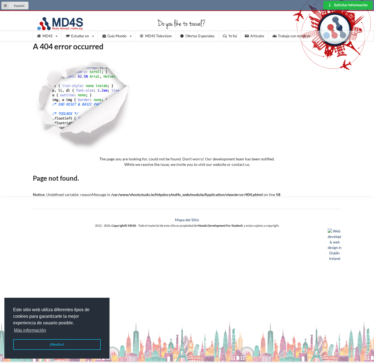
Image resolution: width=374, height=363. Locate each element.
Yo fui (232, 36)
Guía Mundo (116, 36)
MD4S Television (158, 36)
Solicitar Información (350, 5)
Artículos (257, 36)
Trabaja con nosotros (294, 36)
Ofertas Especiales (200, 36)
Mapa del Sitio (187, 219)
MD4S (47, 36)
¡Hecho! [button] (57, 344)
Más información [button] (30, 330)
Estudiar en (80, 36)
